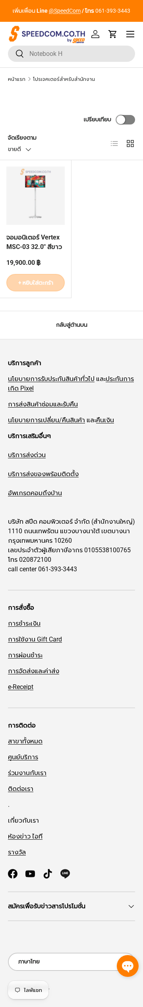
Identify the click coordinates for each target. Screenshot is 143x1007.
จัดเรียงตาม (22, 137)
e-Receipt (20, 687)
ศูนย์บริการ (23, 757)
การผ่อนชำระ (25, 655)
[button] (113, 34)
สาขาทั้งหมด (25, 741)
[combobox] (71, 54)
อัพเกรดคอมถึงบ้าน (35, 493)
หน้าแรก (16, 79)
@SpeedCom (65, 11)
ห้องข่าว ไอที (25, 836)
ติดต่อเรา (20, 789)
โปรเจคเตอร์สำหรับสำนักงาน (64, 79)
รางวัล (17, 852)
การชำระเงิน (24, 623)
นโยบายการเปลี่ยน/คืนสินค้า (46, 420)
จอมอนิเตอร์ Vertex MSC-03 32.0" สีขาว (34, 242)
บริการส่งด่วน (27, 455)
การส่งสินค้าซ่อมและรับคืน (43, 404)
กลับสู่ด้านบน (71, 325)
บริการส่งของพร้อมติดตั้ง (43, 474)
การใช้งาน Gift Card (35, 639)
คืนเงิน (105, 420)
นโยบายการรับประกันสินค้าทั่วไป (51, 379)
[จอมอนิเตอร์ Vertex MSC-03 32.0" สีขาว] (35, 196)
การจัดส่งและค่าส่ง (33, 671)
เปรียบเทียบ (97, 119)
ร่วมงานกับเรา (27, 773)
